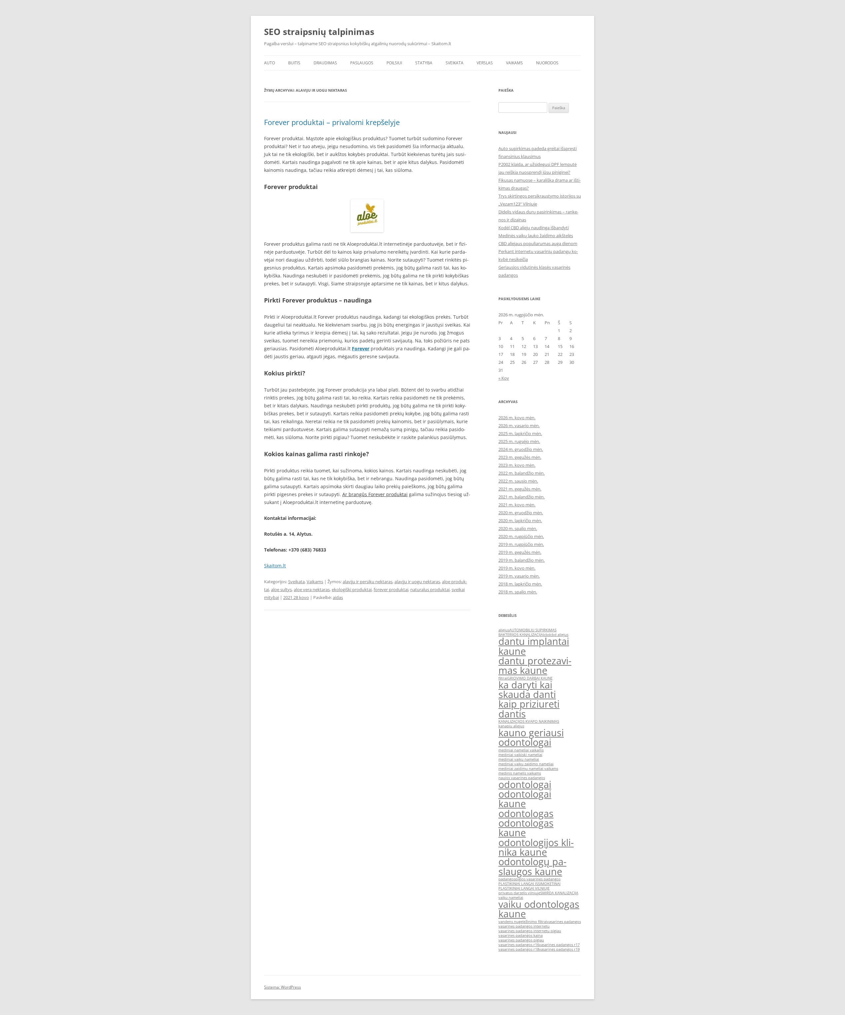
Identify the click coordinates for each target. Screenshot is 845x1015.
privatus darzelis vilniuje (519, 893)
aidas (338, 597)
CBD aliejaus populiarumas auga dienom (537, 243)
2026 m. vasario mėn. (519, 425)
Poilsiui (394, 63)
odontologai (524, 784)
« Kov (503, 378)
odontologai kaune (524, 798)
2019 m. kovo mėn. (516, 568)
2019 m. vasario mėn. (519, 576)
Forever (360, 348)
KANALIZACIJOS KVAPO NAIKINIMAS (528, 721)
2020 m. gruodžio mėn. (520, 513)
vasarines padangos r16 (518, 944)
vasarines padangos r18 (518, 949)
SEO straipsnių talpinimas (319, 32)
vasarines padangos (564, 921)
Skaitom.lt (275, 565)
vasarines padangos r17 (559, 944)
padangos (506, 879)
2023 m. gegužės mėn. (519, 457)
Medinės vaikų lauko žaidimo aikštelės (535, 235)
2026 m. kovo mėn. (516, 418)
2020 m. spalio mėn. (517, 528)
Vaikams (514, 63)
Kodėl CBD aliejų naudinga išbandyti (533, 228)
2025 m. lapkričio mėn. (520, 433)
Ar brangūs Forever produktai (375, 494)
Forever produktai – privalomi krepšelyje (332, 122)
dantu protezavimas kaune (534, 665)
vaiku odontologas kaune (538, 909)
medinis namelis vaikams (519, 773)
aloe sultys (281, 589)
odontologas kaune (526, 827)
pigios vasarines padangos (537, 879)
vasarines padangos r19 (559, 949)
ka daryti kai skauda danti (527, 689)
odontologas (526, 813)
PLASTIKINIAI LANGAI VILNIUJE (524, 888)
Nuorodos (547, 63)
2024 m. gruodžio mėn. (520, 449)
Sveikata (454, 63)
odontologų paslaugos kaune (532, 866)
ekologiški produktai (352, 589)
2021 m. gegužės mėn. (519, 489)
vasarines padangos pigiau (521, 940)
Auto (269, 63)
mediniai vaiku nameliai (518, 759)
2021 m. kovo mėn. (516, 505)
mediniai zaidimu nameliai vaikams (528, 768)
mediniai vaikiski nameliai (520, 754)
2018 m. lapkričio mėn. (520, 584)
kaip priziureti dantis (528, 708)
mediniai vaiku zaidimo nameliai (526, 764)
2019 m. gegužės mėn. (519, 552)
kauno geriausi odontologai (531, 737)
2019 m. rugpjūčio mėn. (521, 544)
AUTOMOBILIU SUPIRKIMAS (533, 630)
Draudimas (325, 63)
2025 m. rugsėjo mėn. (519, 441)
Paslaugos (361, 63)
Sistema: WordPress (282, 987)
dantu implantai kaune (533, 646)
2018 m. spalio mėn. (517, 592)
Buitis (294, 63)
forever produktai (391, 589)
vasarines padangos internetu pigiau (529, 931)
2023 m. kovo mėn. (516, 465)
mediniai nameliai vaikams (521, 750)
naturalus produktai (430, 589)
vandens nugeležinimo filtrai (522, 921)
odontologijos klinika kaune (536, 847)
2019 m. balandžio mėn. (521, 560)
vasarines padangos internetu (524, 926)
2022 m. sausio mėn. (518, 481)
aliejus (503, 630)
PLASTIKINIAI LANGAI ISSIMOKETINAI (529, 883)
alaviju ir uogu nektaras (417, 582)
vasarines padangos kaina (520, 935)
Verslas (485, 63)
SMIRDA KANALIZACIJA (559, 893)
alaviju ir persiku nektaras (367, 582)
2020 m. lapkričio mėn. (520, 520)
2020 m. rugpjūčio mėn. (521, 536)
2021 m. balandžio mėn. (521, 497)
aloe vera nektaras (312, 589)
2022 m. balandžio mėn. (521, 473)
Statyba (423, 63)
